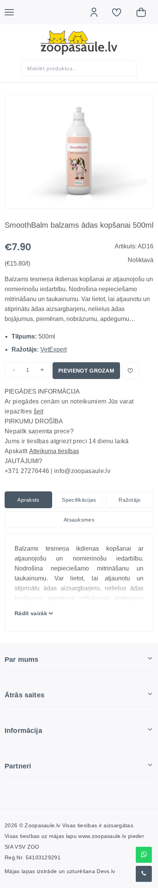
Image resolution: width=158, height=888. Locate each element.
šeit (38, 411)
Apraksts (28, 500)
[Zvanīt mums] (143, 873)
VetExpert (53, 349)
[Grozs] (145, 12)
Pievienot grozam (86, 371)
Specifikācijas (79, 500)
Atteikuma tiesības (54, 451)
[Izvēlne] (13, 12)
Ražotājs (129, 500)
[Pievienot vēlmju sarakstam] (130, 370)
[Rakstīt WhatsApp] (143, 854)
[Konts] (97, 12)
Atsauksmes (79, 520)
